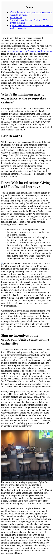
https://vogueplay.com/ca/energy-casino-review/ (30, 51)
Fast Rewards (16, 17)
